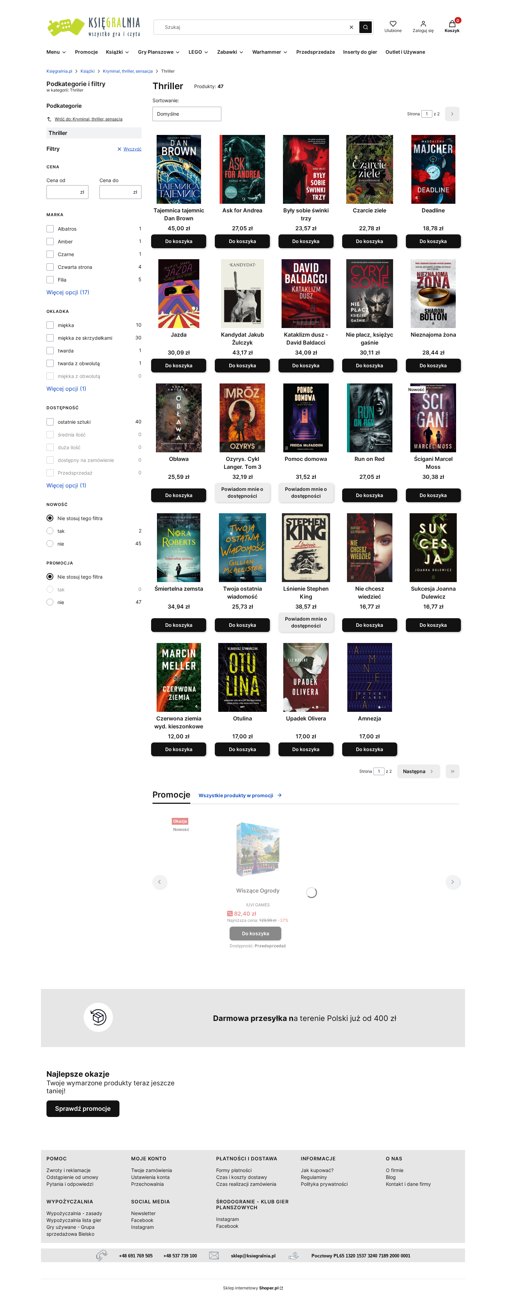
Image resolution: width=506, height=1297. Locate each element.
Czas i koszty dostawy (241, 1177)
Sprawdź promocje (83, 1108)
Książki (88, 71)
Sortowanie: (165, 100)
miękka (66, 325)
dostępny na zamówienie (86, 460)
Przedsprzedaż (75, 473)
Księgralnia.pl (59, 71)
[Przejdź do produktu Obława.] (178, 417)
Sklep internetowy (250, 1287)
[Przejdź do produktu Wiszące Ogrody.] (258, 849)
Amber (65, 241)
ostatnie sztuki (74, 422)
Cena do (108, 180)
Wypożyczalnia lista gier (73, 1220)
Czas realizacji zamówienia (246, 1184)
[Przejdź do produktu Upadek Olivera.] (306, 677)
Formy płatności (234, 1170)
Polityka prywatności (324, 1184)
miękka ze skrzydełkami (85, 338)
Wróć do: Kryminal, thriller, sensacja (89, 119)
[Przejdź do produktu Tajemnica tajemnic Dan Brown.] (178, 169)
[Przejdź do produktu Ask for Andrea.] (242, 169)
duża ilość (69, 447)
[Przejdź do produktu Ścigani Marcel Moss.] (433, 417)
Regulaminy (314, 1177)
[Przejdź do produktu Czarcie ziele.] (369, 169)
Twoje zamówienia (151, 1170)
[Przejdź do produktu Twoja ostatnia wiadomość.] (242, 547)
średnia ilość (72, 434)
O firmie (394, 1170)
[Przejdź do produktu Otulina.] (242, 677)
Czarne (66, 254)
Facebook (142, 1220)
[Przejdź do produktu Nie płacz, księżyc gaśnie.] (369, 293)
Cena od (55, 180)
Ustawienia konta (150, 1177)
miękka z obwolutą (79, 376)
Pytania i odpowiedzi (69, 1184)
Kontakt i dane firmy (408, 1184)
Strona (413, 113)
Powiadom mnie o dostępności (242, 492)
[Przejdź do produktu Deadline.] (433, 169)
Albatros (67, 229)
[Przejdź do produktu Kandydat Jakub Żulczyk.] (242, 293)
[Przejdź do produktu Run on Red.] (369, 417)
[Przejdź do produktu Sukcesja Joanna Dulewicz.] (433, 547)
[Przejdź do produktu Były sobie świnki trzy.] (306, 169)
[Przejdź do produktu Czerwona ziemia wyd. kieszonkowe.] (178, 677)
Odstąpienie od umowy (72, 1177)
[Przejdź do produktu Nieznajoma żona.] (433, 293)
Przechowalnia (147, 1184)
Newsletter (143, 1213)
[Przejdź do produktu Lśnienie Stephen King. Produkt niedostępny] (306, 547)
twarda (66, 351)
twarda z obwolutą (79, 363)
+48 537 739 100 (180, 1255)
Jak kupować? (317, 1170)
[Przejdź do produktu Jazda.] (178, 293)
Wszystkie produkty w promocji (236, 795)
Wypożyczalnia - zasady (74, 1213)
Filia (62, 280)
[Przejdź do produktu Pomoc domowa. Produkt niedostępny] (306, 417)
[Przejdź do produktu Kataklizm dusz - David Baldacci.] (306, 293)
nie (60, 544)
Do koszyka (178, 241)
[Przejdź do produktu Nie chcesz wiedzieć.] (369, 547)
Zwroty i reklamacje (68, 1170)
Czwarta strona (75, 267)
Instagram (142, 1227)
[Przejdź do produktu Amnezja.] (369, 677)
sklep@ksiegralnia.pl (253, 1255)
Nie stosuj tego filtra (80, 518)
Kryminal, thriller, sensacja (128, 71)
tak (61, 531)
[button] (365, 27)
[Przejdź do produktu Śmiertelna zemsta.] (178, 547)
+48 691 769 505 (135, 1255)
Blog (391, 1177)
